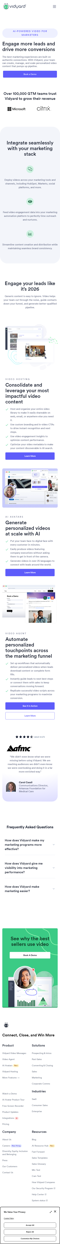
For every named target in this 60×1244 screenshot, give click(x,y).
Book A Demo (30, 955)
